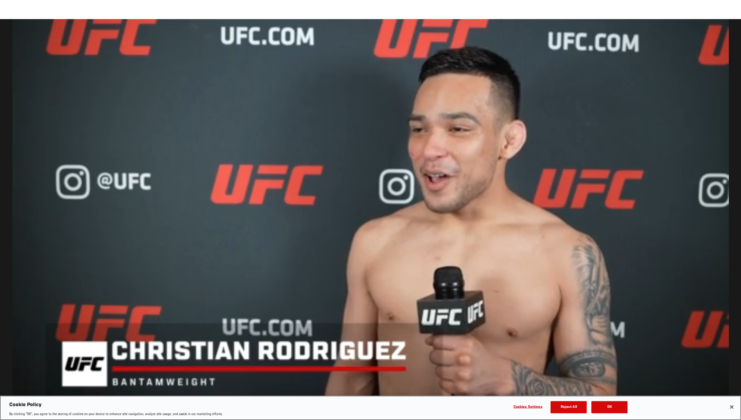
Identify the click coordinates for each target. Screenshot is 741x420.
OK (609, 407)
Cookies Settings (527, 407)
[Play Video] (370, 220)
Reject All (569, 407)
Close (730, 30)
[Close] (731, 407)
